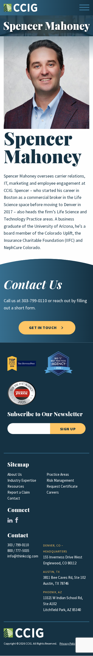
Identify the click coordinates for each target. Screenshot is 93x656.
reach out (61, 301)
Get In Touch (43, 327)
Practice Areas (58, 474)
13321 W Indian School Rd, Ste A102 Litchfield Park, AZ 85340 (63, 603)
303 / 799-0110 (18, 545)
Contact (13, 498)
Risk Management (60, 480)
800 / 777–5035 (18, 550)
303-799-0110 (34, 301)
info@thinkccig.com (22, 556)
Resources (15, 486)
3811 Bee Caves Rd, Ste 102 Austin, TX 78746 (64, 580)
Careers (53, 492)
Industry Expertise (21, 480)
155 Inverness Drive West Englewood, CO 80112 (62, 560)
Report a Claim (18, 492)
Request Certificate (62, 486)
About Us (14, 474)
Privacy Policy (68, 644)
